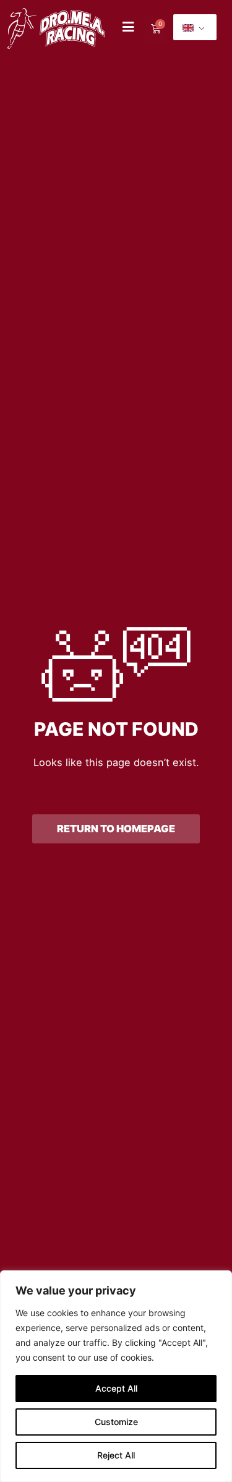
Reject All (116, 1455)
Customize (116, 1421)
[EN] (195, 27)
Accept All (116, 1388)
